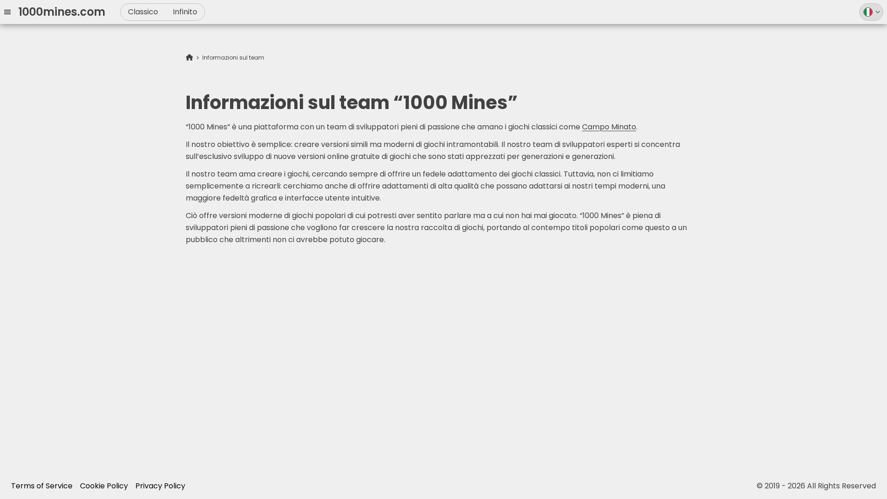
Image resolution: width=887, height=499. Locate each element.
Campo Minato (609, 127)
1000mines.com (61, 11)
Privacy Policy (160, 486)
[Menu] (11, 12)
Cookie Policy (104, 486)
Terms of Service (42, 486)
